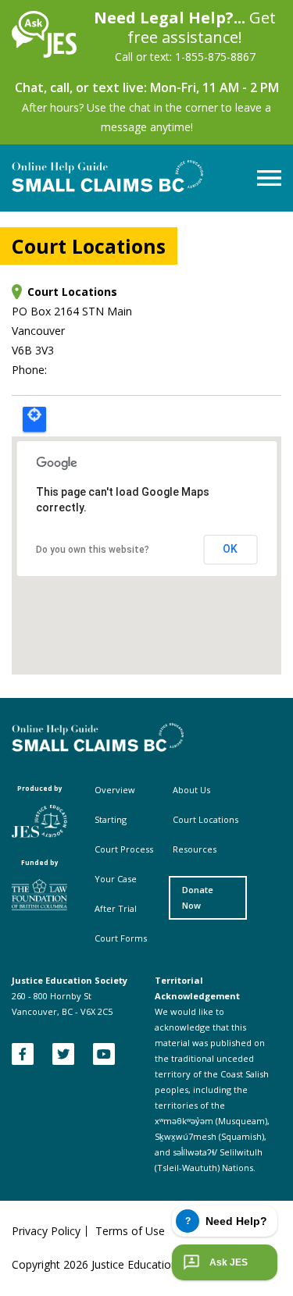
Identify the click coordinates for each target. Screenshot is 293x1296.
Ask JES (228, 1262)
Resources (194, 849)
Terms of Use (130, 1231)
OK (230, 549)
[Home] (44, 53)
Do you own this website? (92, 549)
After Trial (116, 908)
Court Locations (205, 819)
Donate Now (197, 897)
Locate (34, 419)
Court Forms (121, 938)
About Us (191, 790)
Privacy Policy (46, 1231)
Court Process (124, 849)
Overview (115, 790)
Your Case (116, 879)
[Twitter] (63, 1054)
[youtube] (104, 1054)
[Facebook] (23, 1054)
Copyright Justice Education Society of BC (130, 1264)
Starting (111, 819)
